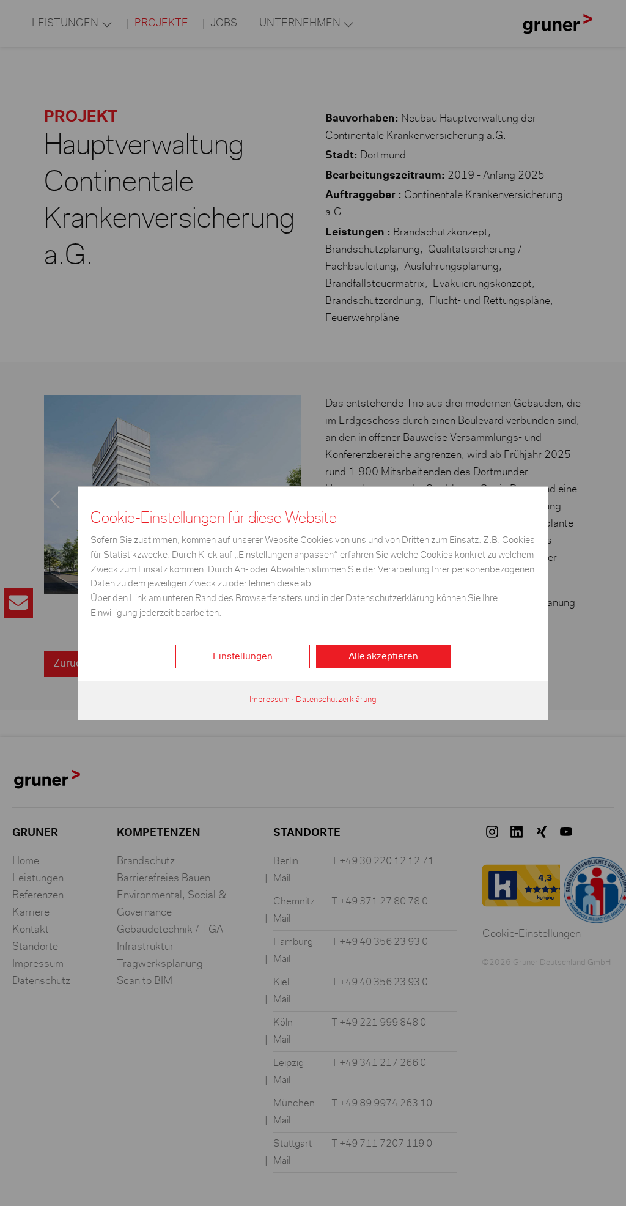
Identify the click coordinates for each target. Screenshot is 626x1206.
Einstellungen (243, 656)
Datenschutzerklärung (336, 699)
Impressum (269, 699)
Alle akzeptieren (383, 656)
